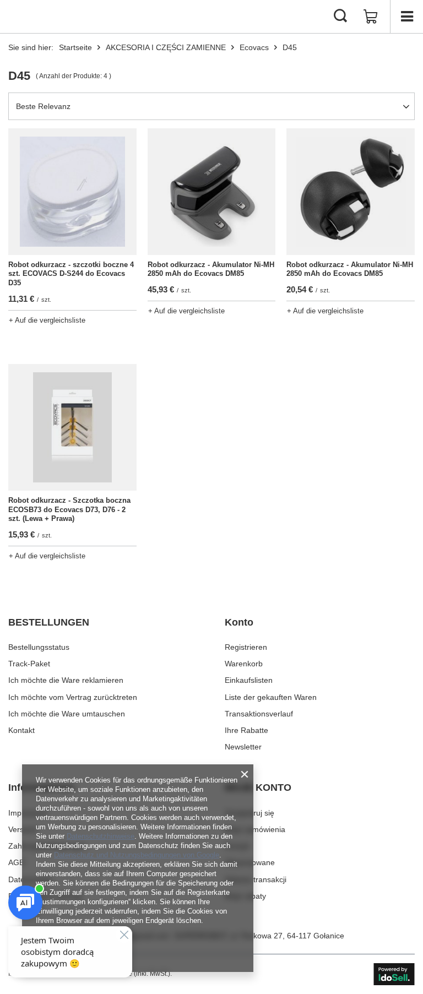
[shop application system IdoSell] (394, 974)
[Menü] (406, 16)
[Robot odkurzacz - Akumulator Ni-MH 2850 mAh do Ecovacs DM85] (212, 191)
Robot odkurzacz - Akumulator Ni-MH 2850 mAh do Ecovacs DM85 (211, 269)
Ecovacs (254, 47)
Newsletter (243, 746)
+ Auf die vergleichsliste (47, 320)
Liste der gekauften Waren (271, 697)
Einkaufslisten (249, 680)
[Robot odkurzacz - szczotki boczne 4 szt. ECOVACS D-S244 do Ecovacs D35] (72, 191)
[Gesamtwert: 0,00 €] (370, 16)
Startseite (75, 47)
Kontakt (21, 730)
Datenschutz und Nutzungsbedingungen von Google (136, 855)
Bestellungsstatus (38, 647)
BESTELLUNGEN (48, 622)
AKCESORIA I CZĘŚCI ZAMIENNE (166, 47)
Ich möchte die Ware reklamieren (65, 680)
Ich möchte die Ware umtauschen (66, 713)
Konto (239, 622)
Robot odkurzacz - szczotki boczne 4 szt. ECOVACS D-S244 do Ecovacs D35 (71, 273)
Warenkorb (244, 663)
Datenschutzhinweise (100, 836)
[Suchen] (340, 16)
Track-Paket (29, 663)
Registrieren (246, 647)
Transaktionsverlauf (259, 713)
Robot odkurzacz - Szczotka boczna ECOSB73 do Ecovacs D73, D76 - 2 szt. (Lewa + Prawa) (69, 509)
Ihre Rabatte (246, 730)
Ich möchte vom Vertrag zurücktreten (72, 697)
